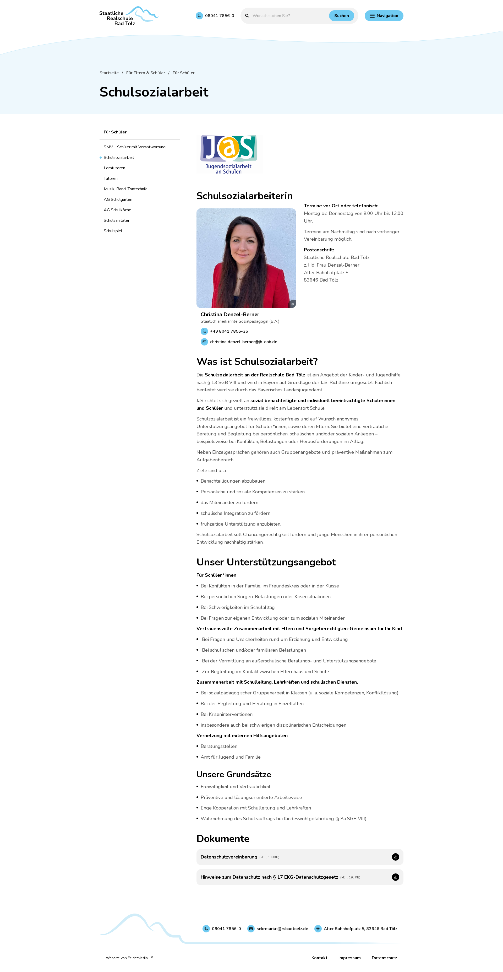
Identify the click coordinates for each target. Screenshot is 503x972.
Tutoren (111, 178)
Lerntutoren (114, 168)
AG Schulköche (117, 210)
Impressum (349, 958)
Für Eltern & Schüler (145, 73)
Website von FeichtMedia (127, 957)
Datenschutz (384, 958)
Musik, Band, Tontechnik (125, 189)
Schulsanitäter (116, 220)
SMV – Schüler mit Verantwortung (135, 147)
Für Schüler (184, 73)
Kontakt (319, 958)
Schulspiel (113, 231)
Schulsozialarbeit (119, 157)
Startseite (109, 73)
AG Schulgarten (118, 199)
